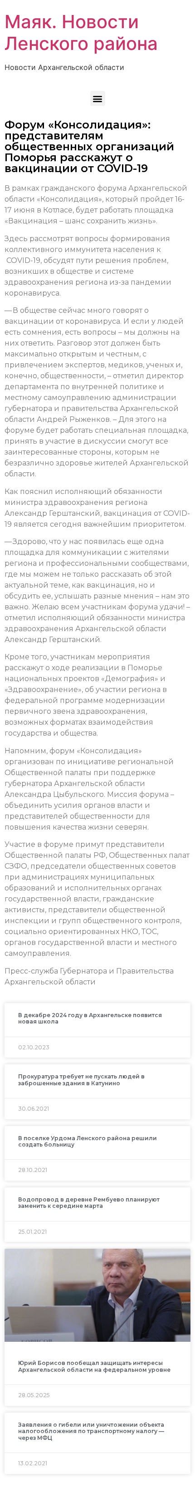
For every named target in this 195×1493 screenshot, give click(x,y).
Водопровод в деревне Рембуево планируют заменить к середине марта (89, 1202)
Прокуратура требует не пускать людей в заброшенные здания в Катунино (81, 1079)
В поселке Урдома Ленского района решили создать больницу (87, 1141)
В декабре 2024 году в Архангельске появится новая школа (90, 1018)
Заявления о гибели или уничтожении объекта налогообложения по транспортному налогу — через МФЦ (91, 1431)
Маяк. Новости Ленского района (81, 32)
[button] (97, 98)
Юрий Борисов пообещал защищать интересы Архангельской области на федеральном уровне (94, 1366)
